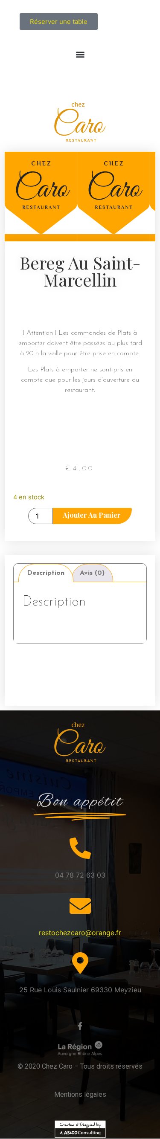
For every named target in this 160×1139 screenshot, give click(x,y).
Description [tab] (45, 573)
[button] (80, 54)
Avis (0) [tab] (92, 573)
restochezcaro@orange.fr (80, 932)
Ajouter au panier (92, 514)
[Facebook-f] (80, 1026)
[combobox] (80, 306)
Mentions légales (80, 1094)
